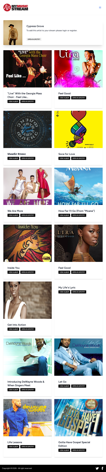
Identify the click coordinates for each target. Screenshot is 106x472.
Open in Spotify (34, 39)
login (64, 30)
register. (73, 30)
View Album (13, 101)
